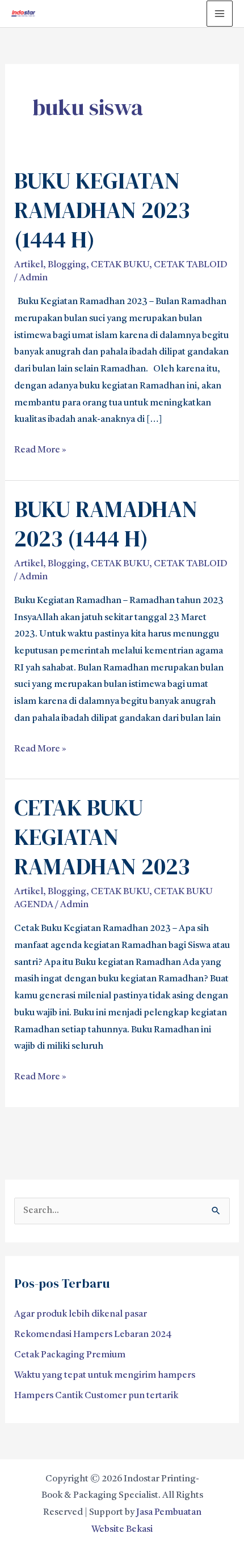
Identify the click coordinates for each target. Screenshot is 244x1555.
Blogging (67, 265)
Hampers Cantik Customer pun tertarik (96, 1395)
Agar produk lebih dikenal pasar (80, 1314)
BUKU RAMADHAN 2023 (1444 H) (105, 524)
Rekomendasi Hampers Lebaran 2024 (93, 1334)
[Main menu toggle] (220, 14)
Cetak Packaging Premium (69, 1355)
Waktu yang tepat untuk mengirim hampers (104, 1375)
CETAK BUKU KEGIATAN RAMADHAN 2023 (102, 837)
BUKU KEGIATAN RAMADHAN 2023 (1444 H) (102, 210)
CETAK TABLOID (191, 265)
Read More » (40, 448)
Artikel (28, 265)
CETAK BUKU (120, 265)
